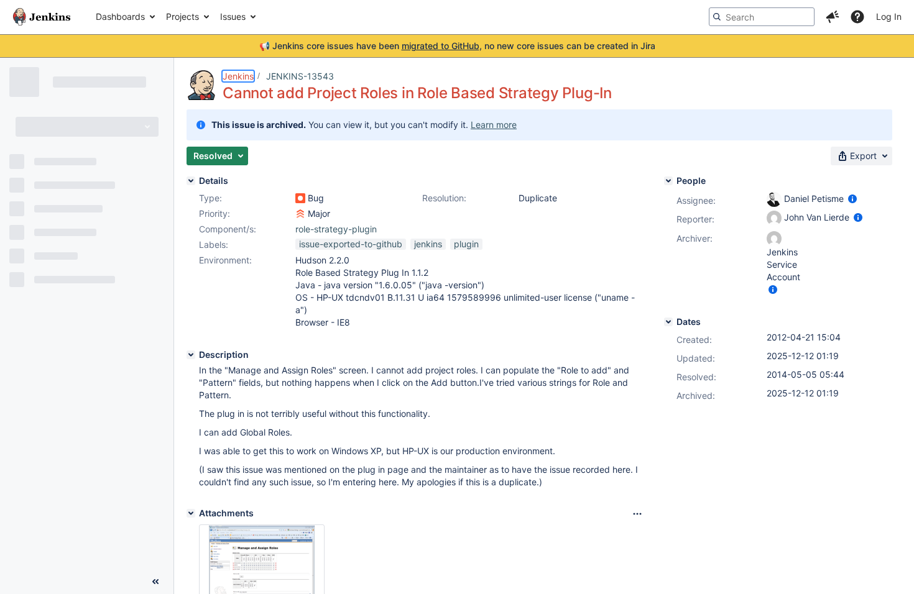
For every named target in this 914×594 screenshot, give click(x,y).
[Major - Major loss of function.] (300, 214)
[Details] (191, 180)
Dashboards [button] (120, 16)
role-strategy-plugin (336, 229)
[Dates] (668, 322)
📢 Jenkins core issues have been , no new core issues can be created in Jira (457, 45)
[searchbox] (761, 16)
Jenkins (238, 76)
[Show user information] (852, 198)
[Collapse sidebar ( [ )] (155, 581)
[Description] (191, 354)
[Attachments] (191, 513)
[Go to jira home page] (41, 16)
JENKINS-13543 (300, 76)
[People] (668, 180)
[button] (832, 17)
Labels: (213, 244)
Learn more (494, 124)
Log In (889, 16)
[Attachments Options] (637, 513)
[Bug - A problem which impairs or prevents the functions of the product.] (300, 198)
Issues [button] (233, 16)
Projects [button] (182, 16)
